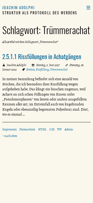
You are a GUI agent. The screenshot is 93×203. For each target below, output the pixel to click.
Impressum (9, 129)
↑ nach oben (9, 136)
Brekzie (30, 69)
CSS (52, 129)
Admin (69, 129)
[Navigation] (88, 7)
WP (59, 129)
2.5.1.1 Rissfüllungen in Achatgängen (41, 56)
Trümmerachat (58, 69)
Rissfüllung (42, 69)
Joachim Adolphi (18, 7)
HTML (42, 129)
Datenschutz (27, 129)
